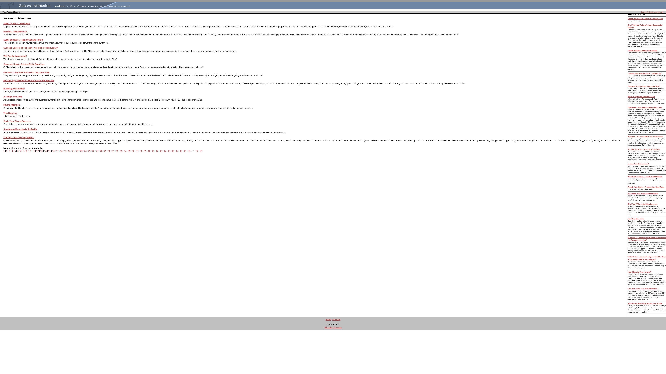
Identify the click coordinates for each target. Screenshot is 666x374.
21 (73, 151)
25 (89, 151)
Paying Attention (11, 105)
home (328, 319)
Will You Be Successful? (15, 56)
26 (93, 151)
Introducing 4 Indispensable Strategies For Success (28, 80)
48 (181, 151)
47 (177, 151)
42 (157, 151)
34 (125, 151)
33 (121, 151)
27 (97, 151)
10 (29, 151)
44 (165, 151)
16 (53, 151)
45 (169, 151)
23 (81, 151)
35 (129, 151)
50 (189, 151)
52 (197, 151)
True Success (10, 113)
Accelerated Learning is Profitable (20, 129)
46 (173, 151)
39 (145, 151)
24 (85, 151)
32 (117, 151)
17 (57, 151)
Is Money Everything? (14, 88)
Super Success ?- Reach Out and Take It (23, 40)
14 (45, 151)
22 (77, 151)
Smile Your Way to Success (17, 121)
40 (149, 151)
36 (133, 151)
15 (49, 151)
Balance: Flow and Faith (15, 31)
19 (65, 151)
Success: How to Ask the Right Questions (24, 64)
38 (141, 151)
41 (153, 151)
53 (201, 151)
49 (185, 151)
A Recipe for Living (12, 97)
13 (41, 151)
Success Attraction (34, 5)
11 (33, 151)
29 (105, 151)
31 (113, 151)
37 (137, 151)
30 (109, 151)
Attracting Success (333, 327)
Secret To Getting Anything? (652, 12)
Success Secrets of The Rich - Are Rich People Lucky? (30, 48)
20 (69, 151)
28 (101, 151)
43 (161, 151)
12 (37, 151)
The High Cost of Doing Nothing (18, 137)
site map (336, 319)
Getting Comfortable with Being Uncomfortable (26, 72)
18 (61, 151)
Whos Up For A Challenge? (16, 23)
